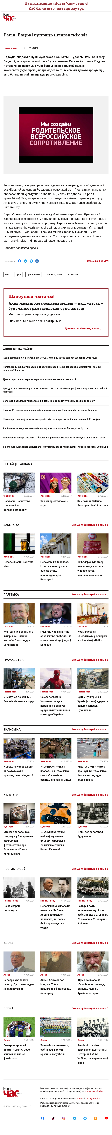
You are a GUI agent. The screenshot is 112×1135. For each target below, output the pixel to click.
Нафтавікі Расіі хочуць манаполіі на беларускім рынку (18, 505)
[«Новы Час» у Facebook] (42, 1118)
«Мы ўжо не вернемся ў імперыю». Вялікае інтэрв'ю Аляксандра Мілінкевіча (18, 638)
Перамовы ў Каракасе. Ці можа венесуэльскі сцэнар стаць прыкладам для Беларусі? (54, 570)
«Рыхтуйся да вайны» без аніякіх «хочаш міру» (19, 699)
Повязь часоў (14, 869)
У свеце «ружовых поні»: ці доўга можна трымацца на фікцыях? (19, 771)
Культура (11, 795)
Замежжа (10, 48)
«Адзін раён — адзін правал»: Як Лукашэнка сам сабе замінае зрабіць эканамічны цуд (55, 773)
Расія (7, 274)
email (79, 1098)
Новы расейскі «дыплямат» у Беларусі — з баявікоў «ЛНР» (92, 636)
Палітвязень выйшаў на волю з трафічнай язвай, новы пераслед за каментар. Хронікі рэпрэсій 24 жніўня (52, 369)
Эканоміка (12, 729)
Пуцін (18, 274)
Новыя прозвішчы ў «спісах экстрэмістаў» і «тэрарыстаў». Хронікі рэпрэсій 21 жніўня (51, 419)
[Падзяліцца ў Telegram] (25, 261)
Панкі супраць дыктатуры (12, 908)
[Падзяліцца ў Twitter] (31, 261)
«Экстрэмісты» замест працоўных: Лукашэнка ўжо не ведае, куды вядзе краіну (92, 773)
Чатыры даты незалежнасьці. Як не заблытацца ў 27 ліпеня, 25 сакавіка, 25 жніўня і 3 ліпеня (92, 914)
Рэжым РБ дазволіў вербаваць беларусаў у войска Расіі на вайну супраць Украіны (50, 410)
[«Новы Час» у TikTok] (53, 1118)
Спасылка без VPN (97, 261)
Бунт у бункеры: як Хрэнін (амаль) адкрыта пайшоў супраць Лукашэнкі (92, 703)
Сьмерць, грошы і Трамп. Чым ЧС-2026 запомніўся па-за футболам (17, 1052)
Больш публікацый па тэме (89, 524)
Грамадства (13, 660)
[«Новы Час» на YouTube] (106, 1118)
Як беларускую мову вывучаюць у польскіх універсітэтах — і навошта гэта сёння (91, 568)
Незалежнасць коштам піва (18, 564)
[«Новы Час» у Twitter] (85, 1118)
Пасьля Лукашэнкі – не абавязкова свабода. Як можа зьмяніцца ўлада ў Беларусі (55, 638)
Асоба (8, 943)
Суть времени (33, 274)
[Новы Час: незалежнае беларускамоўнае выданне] (28, 17)
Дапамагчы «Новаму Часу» (82, 328)
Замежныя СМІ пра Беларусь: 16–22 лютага (92, 503)
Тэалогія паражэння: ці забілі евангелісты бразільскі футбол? (54, 1050)
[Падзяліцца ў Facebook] (19, 261)
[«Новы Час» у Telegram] (74, 1118)
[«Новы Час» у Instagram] (64, 1118)
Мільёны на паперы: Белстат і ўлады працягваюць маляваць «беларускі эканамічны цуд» (54, 437)
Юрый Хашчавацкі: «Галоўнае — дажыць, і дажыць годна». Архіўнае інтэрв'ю (91, 986)
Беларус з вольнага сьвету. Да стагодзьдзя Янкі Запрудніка (19, 984)
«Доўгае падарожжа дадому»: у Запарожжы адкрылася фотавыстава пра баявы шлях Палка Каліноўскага (19, 842)
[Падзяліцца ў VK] (37, 261)
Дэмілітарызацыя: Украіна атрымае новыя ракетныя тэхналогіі (39, 379)
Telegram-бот (93, 1098)
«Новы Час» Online (94, 1091)
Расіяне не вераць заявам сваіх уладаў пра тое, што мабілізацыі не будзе (45, 428)
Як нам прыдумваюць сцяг (54, 503)
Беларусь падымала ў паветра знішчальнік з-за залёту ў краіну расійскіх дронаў (49, 401)
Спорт (8, 1008)
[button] (107, 17)
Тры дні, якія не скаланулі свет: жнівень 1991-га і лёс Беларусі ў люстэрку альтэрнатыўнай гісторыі (55, 390)
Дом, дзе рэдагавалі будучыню (90, 834)
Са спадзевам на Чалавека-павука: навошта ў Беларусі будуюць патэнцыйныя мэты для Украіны (55, 705)
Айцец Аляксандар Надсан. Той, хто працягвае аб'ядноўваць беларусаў (55, 986)
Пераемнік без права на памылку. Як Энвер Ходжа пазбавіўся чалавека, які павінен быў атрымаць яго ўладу (55, 916)
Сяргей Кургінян (54, 274)
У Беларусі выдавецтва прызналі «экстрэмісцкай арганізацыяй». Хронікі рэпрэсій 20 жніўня (55, 446)
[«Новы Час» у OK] (95, 1118)
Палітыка (11, 594)
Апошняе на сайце (18, 349)
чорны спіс (73, 274)
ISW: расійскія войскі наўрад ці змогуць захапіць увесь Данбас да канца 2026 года (50, 357)
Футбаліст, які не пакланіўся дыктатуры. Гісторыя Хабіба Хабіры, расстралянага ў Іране (92, 1054)
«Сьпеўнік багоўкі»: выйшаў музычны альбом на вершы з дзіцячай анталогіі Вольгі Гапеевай (52, 840)
